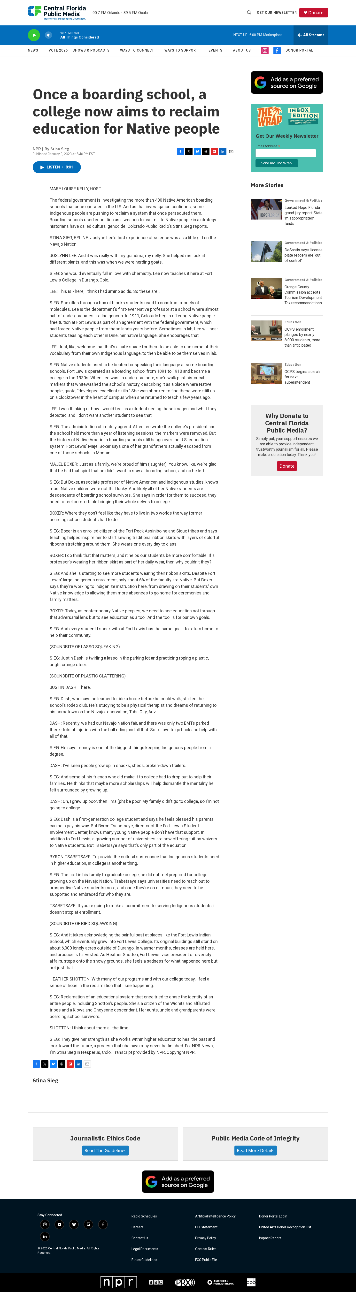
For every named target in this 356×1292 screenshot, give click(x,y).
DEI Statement (206, 1227)
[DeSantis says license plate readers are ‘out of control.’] (266, 251)
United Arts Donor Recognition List (285, 1227)
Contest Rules (206, 1249)
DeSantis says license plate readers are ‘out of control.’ (304, 255)
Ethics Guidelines (144, 1260)
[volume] (48, 35)
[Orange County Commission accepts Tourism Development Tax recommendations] (266, 288)
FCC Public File (206, 1260)
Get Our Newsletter (277, 13)
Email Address (267, 146)
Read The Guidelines (105, 1150)
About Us (242, 50)
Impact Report (270, 1238)
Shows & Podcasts (91, 50)
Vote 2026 (58, 50)
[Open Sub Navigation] (42, 50)
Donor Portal (299, 50)
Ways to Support (181, 50)
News (33, 50)
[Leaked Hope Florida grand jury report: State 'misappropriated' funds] (266, 209)
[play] (34, 35)
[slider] (56, 35)
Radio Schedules (144, 1216)
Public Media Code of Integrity (255, 1138)
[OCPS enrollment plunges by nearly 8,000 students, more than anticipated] (266, 330)
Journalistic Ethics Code (105, 1138)
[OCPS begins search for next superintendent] (266, 373)
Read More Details (255, 1150)
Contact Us (140, 1238)
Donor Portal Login (273, 1216)
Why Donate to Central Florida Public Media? (287, 422)
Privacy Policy (205, 1238)
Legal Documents (145, 1249)
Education (293, 322)
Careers (138, 1227)
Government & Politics (304, 200)
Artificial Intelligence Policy (215, 1216)
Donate (315, 12)
